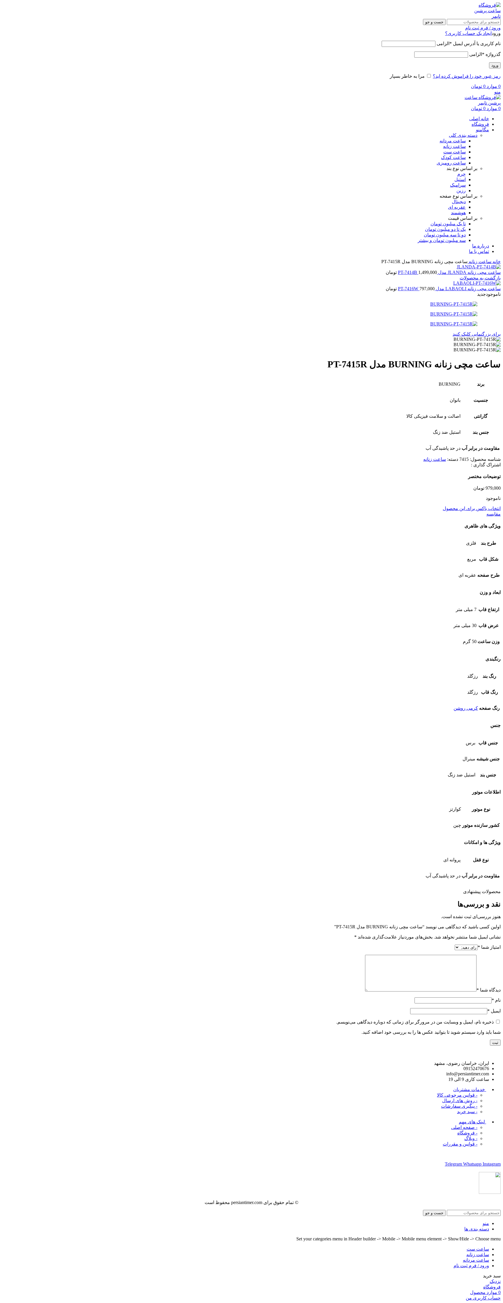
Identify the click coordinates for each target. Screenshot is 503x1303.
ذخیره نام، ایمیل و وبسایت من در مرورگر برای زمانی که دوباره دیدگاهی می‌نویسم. (415, 1021)
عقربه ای (457, 207)
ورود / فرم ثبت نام (471, 1265)
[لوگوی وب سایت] (486, 16)
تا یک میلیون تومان (448, 223)
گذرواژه (485, 54)
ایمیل (494, 1010)
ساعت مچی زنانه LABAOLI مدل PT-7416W (449, 288)
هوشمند (458, 212)
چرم (461, 173)
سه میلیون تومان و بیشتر (442, 240)
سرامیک (458, 185)
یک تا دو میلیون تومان (445, 229)
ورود (494, 65)
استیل (460, 179)
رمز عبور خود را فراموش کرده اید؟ (467, 76)
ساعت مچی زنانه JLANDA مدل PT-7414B (449, 272)
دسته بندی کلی (463, 135)
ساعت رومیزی (451, 162)
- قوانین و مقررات (460, 1143)
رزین (461, 190)
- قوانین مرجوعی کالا (457, 1095)
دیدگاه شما (489, 989)
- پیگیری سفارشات (459, 1106)
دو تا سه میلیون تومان (445, 234)
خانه (496, 261)
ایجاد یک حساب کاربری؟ (468, 33)
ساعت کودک (453, 157)
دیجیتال (459, 201)
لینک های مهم (472, 1121)
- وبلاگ (470, 1138)
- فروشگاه (467, 1132)
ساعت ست (454, 151)
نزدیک (495, 1281)
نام (496, 1000)
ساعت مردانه (453, 140)
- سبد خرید (467, 1111)
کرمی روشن (466, 708)
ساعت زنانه (454, 146)
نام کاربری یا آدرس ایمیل (469, 43)
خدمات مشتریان (469, 1089)
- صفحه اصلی (464, 1127)
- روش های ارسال (459, 1100)
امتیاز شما (489, 947)
